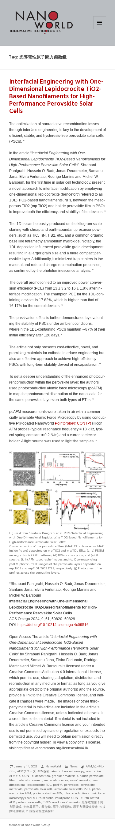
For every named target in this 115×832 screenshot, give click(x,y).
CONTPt (84, 423)
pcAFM (57, 785)
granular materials (65, 776)
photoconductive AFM (48, 793)
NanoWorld (53, 766)
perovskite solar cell (38, 789)
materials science (56, 780)
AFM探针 (43, 771)
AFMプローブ (26, 771)
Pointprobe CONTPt (68, 798)
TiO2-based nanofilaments (61, 802)
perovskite (71, 785)
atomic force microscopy (68, 771)
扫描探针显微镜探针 (40, 811)
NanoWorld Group (37, 824)
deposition (42, 776)
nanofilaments (80, 780)
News (74, 766)
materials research (29, 780)
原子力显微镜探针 (85, 807)
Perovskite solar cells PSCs (72, 789)
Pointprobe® (65, 423)
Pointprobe (45, 798)
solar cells (34, 802)
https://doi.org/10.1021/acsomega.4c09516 (53, 625)
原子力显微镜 (62, 807)
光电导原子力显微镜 (37, 807)
